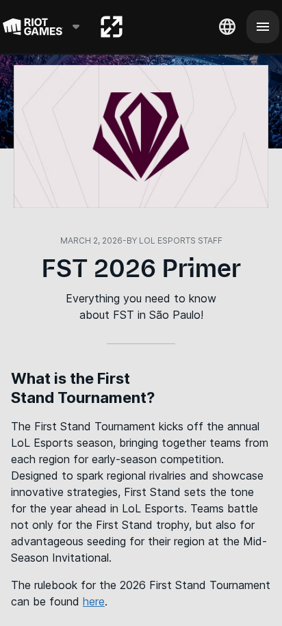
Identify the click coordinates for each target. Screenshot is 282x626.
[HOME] (111, 26)
